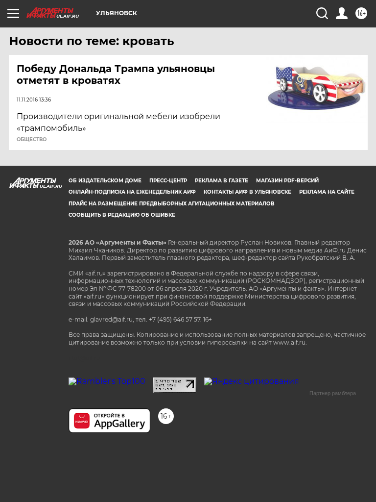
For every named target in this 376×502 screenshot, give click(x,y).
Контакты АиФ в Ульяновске (247, 192)
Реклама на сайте (326, 192)
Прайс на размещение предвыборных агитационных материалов (172, 204)
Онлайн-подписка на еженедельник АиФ (132, 192)
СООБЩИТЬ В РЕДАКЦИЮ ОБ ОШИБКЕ (122, 215)
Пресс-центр (168, 180)
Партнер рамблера (332, 393)
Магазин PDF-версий (287, 180)
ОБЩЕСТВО (32, 139)
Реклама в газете (221, 180)
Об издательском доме (105, 180)
